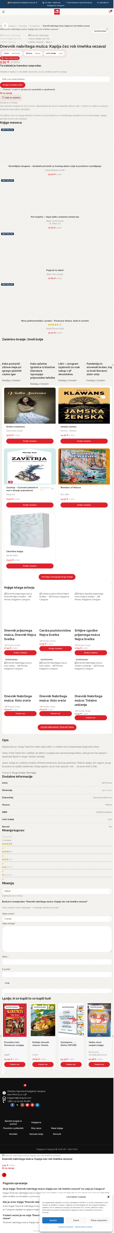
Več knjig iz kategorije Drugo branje (57, 577)
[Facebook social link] (12, 1105)
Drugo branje (35, 26)
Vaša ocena (8, 913)
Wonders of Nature (70, 487)
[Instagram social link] (22, 1105)
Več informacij (11, 58)
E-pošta (6, 969)
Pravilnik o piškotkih (65, 1227)
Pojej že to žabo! (55, 270)
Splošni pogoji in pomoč (83, 1227)
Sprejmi (53, 1220)
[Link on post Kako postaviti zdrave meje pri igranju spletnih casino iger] (15, 363)
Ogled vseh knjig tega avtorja (57, 727)
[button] (108, 1196)
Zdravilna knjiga (14, 551)
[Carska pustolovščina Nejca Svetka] (55, 610)
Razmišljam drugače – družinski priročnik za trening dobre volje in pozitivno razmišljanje (55, 166)
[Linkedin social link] (37, 1105)
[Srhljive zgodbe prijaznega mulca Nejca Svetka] (91, 610)
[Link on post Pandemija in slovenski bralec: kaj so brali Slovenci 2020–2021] (99, 363)
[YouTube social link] (27, 1105)
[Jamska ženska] (84, 406)
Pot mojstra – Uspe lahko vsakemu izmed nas (55, 217)
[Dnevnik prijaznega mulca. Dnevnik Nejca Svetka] (20, 610)
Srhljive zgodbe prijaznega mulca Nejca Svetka (87, 635)
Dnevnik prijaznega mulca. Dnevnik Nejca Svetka (20, 635)
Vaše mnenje (9, 923)
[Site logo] (57, 11)
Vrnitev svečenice (15, 426)
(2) (60, 325)
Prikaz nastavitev (99, 1220)
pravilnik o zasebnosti (43, 89)
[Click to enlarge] (5, 26)
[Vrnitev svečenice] (30, 406)
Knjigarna (11, 26)
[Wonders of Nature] (84, 466)
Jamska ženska (68, 426)
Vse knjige (23, 26)
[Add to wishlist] (53, 390)
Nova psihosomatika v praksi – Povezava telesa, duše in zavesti (55, 321)
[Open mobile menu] (3, 12)
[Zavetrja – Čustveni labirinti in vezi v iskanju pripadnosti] (30, 466)
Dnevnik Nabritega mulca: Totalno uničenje (88, 700)
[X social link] (17, 1105)
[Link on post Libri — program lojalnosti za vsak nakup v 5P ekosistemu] (71, 363)
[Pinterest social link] (32, 1105)
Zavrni (76, 1220)
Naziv (5, 956)
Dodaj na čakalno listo (13, 85)
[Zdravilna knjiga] (30, 530)
